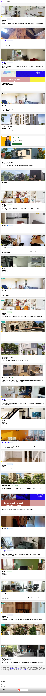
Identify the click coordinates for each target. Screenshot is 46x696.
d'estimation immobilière (20, 670)
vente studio (17, 668)
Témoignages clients (4, 686)
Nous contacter (3, 681)
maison (21, 669)
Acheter (5, 694)
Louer (23, 694)
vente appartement (13, 668)
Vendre (14, 694)
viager (23, 668)
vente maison (9, 668)
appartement (23, 669)
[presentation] (2, 12)
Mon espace (41, 694)
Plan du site (2, 678)
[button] (21, 16)
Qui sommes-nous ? (4, 679)
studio (26, 669)
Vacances (32, 694)
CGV (1, 684)
